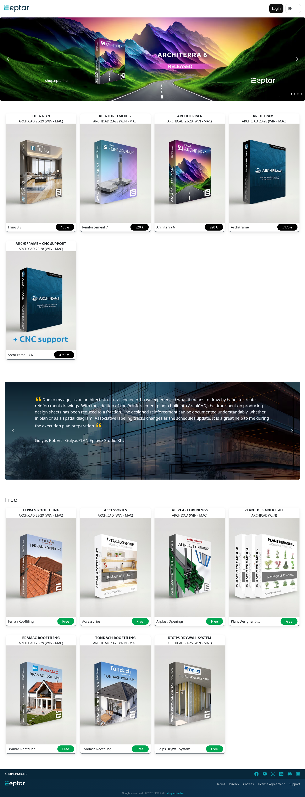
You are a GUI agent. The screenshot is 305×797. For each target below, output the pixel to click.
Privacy (234, 784)
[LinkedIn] (281, 774)
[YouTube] (265, 774)
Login (276, 8)
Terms (221, 784)
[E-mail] (298, 774)
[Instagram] (273, 774)
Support (294, 784)
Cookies (248, 784)
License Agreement (271, 784)
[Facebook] (256, 774)
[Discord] (290, 774)
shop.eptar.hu (16, 774)
